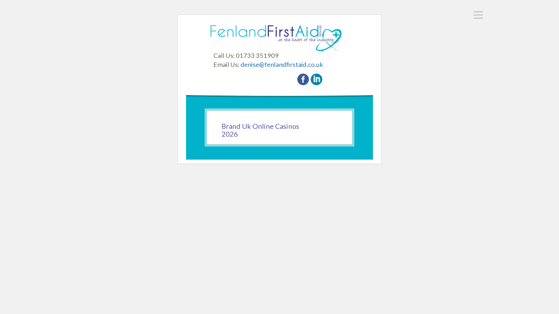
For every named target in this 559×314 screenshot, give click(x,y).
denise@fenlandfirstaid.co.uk (281, 64)
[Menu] (478, 15)
